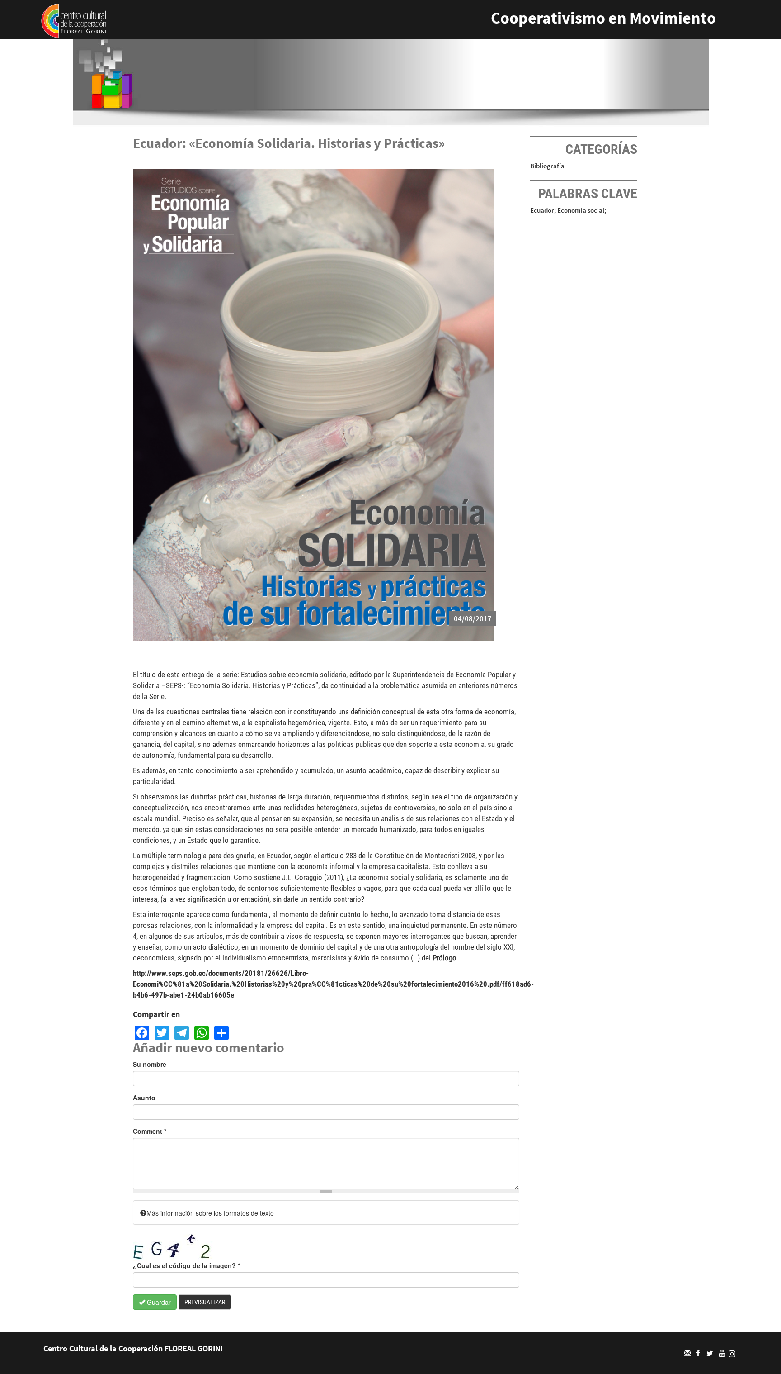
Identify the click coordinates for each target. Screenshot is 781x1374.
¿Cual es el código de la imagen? (186, 1265)
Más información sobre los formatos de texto (210, 1212)
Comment (149, 1131)
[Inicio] (74, 19)
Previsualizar (204, 1302)
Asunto (144, 1097)
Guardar (158, 1302)
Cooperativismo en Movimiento (603, 18)
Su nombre (149, 1064)
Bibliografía (547, 166)
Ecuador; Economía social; (568, 210)
